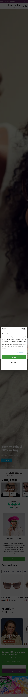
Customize (13, 362)
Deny (14, 367)
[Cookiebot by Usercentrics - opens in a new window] (20, 329)
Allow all (14, 357)
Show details (20, 352)
